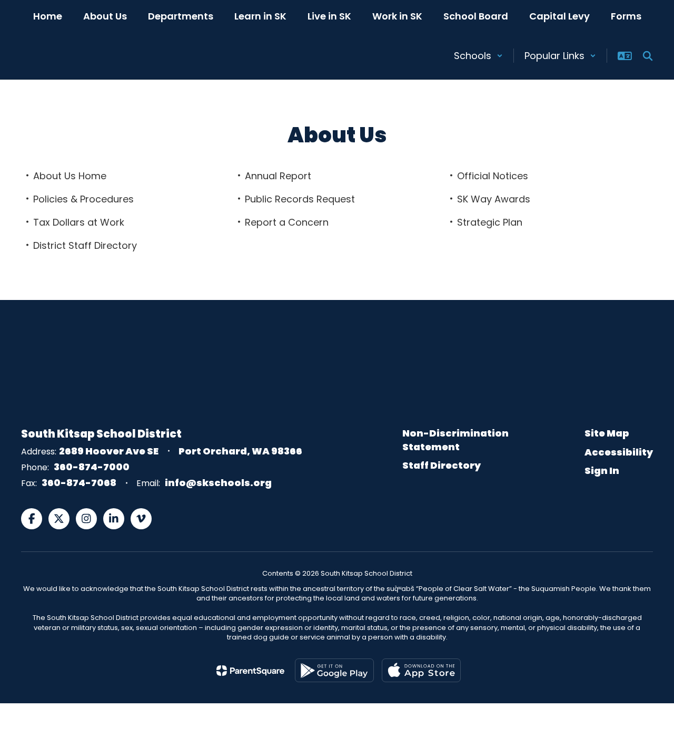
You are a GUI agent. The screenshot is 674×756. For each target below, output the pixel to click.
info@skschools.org (218, 482)
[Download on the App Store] (421, 670)
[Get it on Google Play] (334, 670)
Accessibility (618, 452)
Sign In (601, 470)
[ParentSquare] (250, 671)
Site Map (606, 433)
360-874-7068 (79, 482)
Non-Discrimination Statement (455, 440)
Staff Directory (441, 465)
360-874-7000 (92, 466)
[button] (478, 56)
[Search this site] (647, 56)
